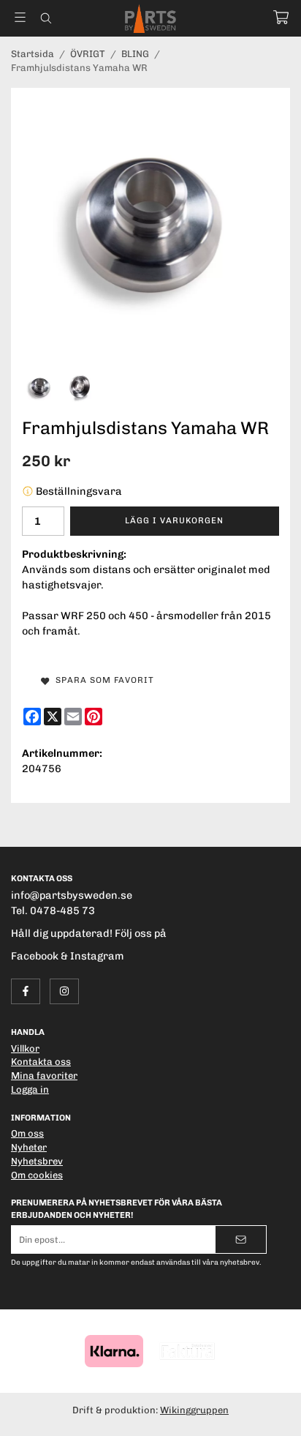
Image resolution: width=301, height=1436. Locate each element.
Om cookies (37, 1175)
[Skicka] (241, 1239)
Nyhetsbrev (37, 1161)
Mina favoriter (44, 1075)
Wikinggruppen (194, 1410)
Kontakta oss (41, 1061)
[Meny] (20, 17)
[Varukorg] (281, 17)
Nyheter (29, 1147)
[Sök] (45, 18)
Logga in (30, 1089)
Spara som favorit (102, 680)
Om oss (27, 1133)
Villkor (25, 1048)
